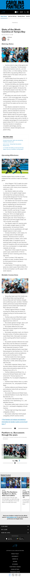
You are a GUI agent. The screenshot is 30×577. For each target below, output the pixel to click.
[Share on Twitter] (13, 575)
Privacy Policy (15, 553)
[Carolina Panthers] (15, 546)
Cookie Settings (15, 569)
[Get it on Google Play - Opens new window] (20, 539)
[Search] (25, 12)
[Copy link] (19, 575)
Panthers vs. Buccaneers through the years (13, 433)
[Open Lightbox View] (15, 454)
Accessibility (15, 556)
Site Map (15, 561)
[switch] (16, 12)
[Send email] (16, 575)
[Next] (19, 460)
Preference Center (15, 571)
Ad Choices (15, 564)
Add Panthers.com (12, 517)
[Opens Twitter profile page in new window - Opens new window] (8, 39)
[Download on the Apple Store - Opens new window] (9, 539)
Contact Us (15, 558)
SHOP (21, 12)
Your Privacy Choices (15, 566)
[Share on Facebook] (10, 575)
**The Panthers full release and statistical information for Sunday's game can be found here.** (14, 422)
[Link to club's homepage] (3, 11)
